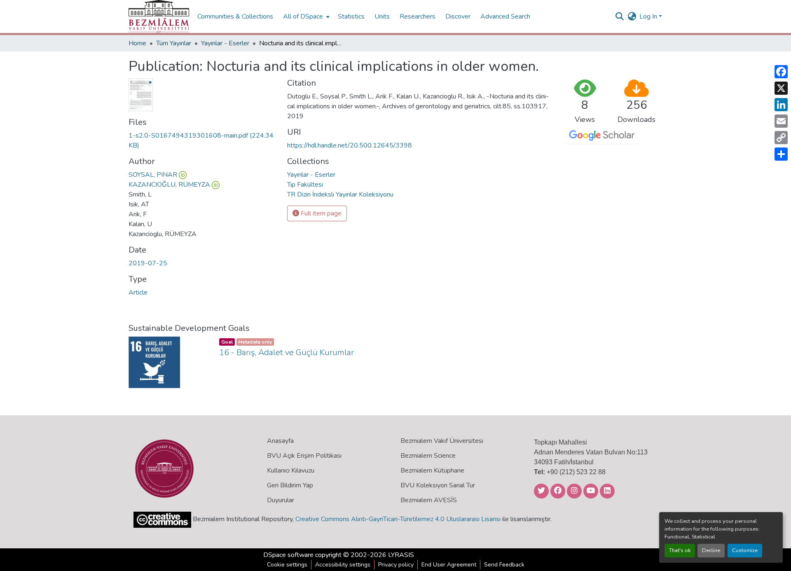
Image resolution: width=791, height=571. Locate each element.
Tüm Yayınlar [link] (173, 43)
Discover (457, 16)
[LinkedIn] (781, 104)
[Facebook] (781, 71)
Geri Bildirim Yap (290, 485)
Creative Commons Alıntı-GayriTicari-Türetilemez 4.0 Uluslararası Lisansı (398, 519)
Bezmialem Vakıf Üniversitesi (441, 441)
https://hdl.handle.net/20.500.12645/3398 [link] (349, 145)
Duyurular (280, 500)
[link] (203, 140)
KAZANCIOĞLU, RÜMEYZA (169, 184)
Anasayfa (280, 441)
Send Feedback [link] (504, 565)
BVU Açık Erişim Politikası (304, 455)
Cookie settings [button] (287, 565)
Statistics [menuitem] (351, 16)
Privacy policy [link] (396, 565)
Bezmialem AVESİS (428, 500)
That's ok (679, 550)
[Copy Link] (781, 137)
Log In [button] (649, 16)
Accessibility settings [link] (342, 565)
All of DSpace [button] (303, 16)
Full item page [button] (320, 213)
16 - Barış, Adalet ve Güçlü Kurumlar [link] (286, 352)
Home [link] (137, 43)
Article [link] (138, 292)
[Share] (781, 154)
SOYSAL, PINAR (153, 174)
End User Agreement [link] (448, 565)
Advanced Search (505, 16)
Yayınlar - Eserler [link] (225, 43)
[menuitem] (305, 16)
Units (382, 16)
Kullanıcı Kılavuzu (290, 470)
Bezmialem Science (428, 455)
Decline (711, 550)
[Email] (781, 121)
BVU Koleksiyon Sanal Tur (437, 485)
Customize (745, 550)
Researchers (417, 16)
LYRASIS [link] (401, 554)
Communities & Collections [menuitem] (235, 16)
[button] (159, 16)
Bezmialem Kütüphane (432, 470)
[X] (781, 88)
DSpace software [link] (288, 554)
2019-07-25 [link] (148, 263)
